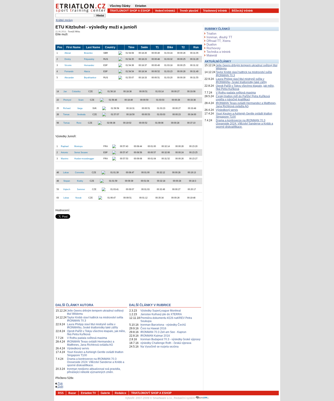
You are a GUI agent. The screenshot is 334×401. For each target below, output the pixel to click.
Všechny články (120, 6)
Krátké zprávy (64, 20)
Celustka (76, 91)
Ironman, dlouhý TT (219, 37)
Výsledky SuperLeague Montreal (160, 310)
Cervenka (79, 172)
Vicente (68, 65)
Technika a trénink (219, 51)
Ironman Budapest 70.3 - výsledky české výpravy (170, 339)
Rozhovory (214, 48)
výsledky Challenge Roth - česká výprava (165, 343)
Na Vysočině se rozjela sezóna (159, 346)
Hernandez (89, 65)
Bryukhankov (90, 77)
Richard (66, 108)
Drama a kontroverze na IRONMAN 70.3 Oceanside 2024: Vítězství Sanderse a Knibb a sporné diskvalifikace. (95, 362)
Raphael (65, 146)
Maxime (64, 158)
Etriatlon (140, 6)
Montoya (78, 146)
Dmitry (68, 59)
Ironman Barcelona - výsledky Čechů (163, 324)
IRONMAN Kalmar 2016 (155, 335)
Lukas (66, 172)
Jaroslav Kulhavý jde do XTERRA (161, 314)
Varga (79, 108)
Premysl (67, 100)
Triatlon (211, 33)
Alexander (69, 77)
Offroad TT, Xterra (218, 41)
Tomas (66, 114)
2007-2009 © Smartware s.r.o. (154, 398)
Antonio (64, 152)
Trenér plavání (189, 10)
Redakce (120, 393)
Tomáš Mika (74, 31)
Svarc (81, 100)
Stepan (66, 181)
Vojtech (66, 189)
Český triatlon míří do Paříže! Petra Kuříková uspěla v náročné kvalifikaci (243, 98)
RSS (61, 393)
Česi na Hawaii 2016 (153, 328)
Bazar (72, 393)
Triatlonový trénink (215, 10)
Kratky (80, 181)
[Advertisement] (93, 264)
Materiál (212, 55)
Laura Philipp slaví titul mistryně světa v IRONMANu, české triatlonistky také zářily (92, 326)
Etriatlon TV (88, 393)
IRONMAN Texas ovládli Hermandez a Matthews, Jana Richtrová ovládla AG (90, 343)
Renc (79, 123)
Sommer (81, 189)
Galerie (105, 393)
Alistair (68, 53)
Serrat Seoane (81, 152)
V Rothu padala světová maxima (87, 338)
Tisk (60, 383)
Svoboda (81, 114)
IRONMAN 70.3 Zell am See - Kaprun (163, 332)
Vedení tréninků (165, 10)
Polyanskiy (89, 59)
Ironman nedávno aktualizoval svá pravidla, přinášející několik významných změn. (94, 370)
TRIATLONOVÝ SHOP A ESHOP (130, 10)
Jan (65, 91)
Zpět (60, 386)
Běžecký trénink (242, 10)
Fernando (69, 71)
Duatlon (212, 44)
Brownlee (88, 53)
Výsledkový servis (78, 348)
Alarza (87, 71)
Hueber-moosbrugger (84, 158)
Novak (78, 198)
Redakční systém (185, 398)
